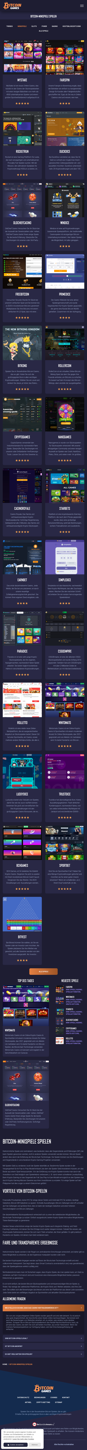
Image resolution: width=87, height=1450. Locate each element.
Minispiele (22, 26)
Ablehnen (35, 1445)
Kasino (55, 26)
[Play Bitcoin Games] (12, 5)
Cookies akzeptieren (16, 1445)
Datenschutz (23, 1397)
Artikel (28, 1402)
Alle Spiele (43, 31)
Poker (44, 26)
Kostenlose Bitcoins (72, 26)
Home (4, 1364)
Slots (34, 26)
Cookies (53, 1397)
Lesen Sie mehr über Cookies (23, 1439)
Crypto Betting (43, 1402)
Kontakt (66, 1397)
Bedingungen (39, 1397)
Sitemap (58, 1402)
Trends (9, 26)
